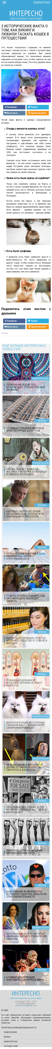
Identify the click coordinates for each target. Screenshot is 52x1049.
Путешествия (11, 1046)
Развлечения (10, 1032)
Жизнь (7, 1037)
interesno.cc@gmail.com (26, 1005)
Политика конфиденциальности (18, 1028)
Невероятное (11, 1041)
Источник (4, 333)
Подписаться (41, 2)
